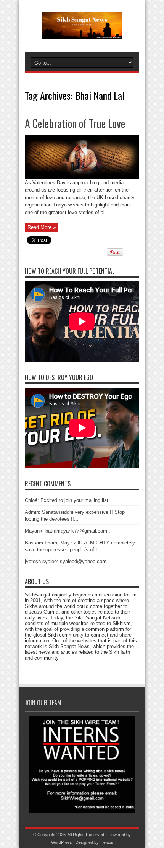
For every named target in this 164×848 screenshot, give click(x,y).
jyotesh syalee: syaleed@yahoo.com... (68, 561)
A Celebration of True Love (75, 123)
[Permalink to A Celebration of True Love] (82, 177)
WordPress (61, 842)
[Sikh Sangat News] (82, 33)
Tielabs (106, 842)
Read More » (41, 227)
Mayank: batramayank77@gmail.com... (68, 531)
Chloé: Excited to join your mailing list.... (69, 500)
